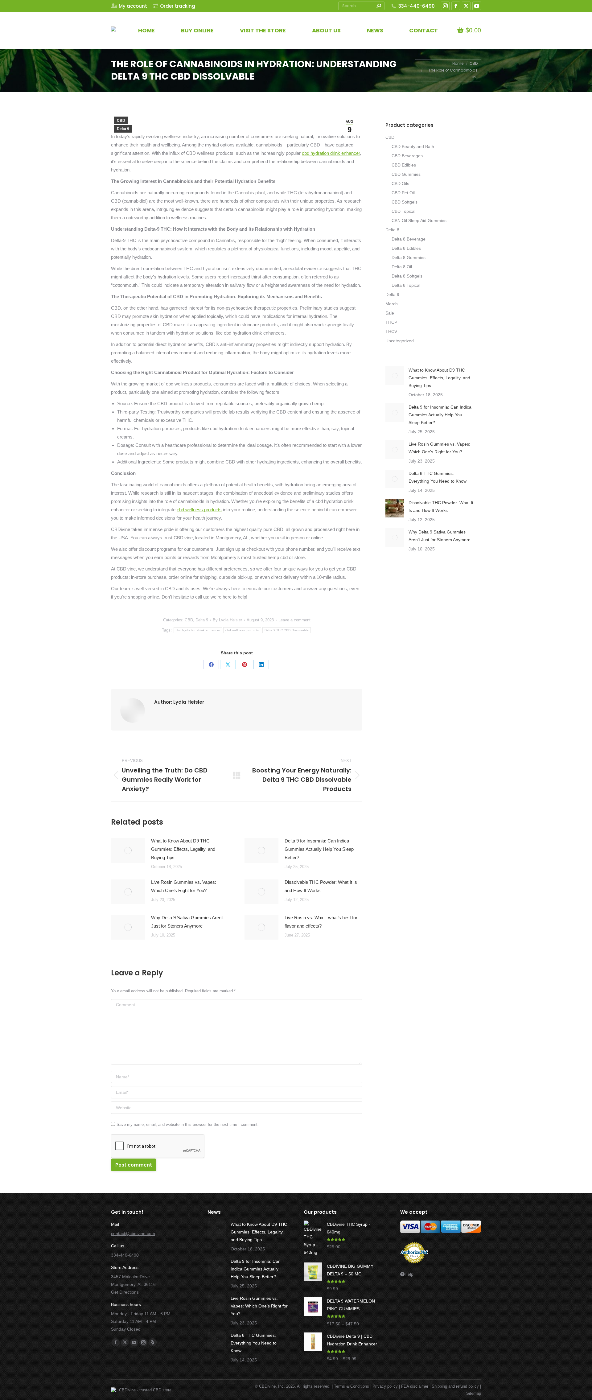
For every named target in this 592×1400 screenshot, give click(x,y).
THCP (391, 322)
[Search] (378, 6)
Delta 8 (392, 229)
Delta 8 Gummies (409, 257)
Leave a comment (294, 620)
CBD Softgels (404, 202)
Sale (389, 313)
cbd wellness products (199, 509)
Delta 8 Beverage (409, 239)
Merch (391, 303)
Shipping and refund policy (455, 1386)
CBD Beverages (407, 155)
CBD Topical (403, 211)
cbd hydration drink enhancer (331, 153)
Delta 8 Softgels (407, 276)
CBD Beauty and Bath (413, 146)
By (227, 620)
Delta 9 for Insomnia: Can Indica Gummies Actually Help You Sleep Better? (319, 849)
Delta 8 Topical (406, 285)
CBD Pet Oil (403, 192)
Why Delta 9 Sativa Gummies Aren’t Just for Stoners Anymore (187, 922)
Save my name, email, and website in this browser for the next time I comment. (188, 1124)
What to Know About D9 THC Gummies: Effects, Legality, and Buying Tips (183, 849)
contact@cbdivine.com (133, 1233)
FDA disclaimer (414, 1386)
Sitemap (473, 1393)
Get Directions (125, 1292)
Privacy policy (385, 1386)
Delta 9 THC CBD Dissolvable (287, 630)
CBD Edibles (404, 165)
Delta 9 (123, 129)
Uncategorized (399, 340)
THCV (391, 331)
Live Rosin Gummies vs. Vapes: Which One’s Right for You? (183, 886)
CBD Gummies (406, 174)
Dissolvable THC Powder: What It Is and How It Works (321, 886)
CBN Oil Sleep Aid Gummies (419, 220)
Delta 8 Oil (402, 266)
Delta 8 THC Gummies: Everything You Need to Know (438, 477)
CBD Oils (400, 183)
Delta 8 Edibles (406, 248)
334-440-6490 (416, 6)
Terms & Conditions (351, 1386)
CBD (121, 120)
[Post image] (128, 850)
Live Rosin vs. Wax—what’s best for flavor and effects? (321, 922)
